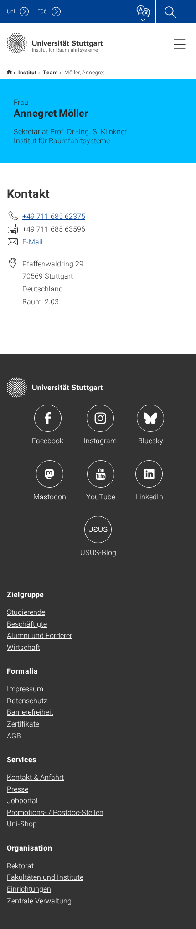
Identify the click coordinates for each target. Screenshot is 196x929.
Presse (17, 789)
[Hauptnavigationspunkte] (179, 43)
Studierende (26, 612)
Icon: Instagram (100, 418)
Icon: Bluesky (150, 418)
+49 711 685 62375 (53, 216)
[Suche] (170, 11)
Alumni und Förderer (39, 635)
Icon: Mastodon (49, 474)
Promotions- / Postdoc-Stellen (55, 812)
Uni (11, 11)
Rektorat (20, 865)
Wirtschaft (23, 647)
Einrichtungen (29, 888)
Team (50, 72)
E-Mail (32, 241)
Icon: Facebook (48, 418)
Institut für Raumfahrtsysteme (9, 71)
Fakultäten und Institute (45, 877)
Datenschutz (27, 700)
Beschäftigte (27, 623)
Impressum (25, 688)
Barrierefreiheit (30, 711)
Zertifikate (23, 723)
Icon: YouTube (100, 474)
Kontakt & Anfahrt (35, 777)
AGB (14, 735)
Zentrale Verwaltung (39, 900)
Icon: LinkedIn (149, 474)
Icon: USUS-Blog (98, 529)
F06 (42, 11)
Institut (27, 72)
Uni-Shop (22, 823)
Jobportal (22, 800)
